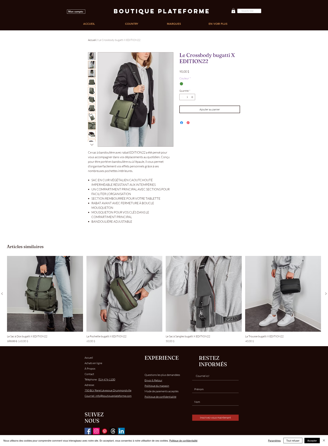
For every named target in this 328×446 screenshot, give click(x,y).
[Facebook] (88, 431)
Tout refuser (292, 440)
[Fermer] (324, 440)
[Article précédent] (2, 294)
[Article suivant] (326, 294)
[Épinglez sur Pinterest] (188, 123)
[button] (233, 10)
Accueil (92, 40)
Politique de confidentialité (183, 440)
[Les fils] (113, 431)
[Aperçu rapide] (45, 294)
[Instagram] (96, 431)
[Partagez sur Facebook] (182, 123)
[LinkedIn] (121, 431)
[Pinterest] (104, 431)
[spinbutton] (187, 97)
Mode (162, 391)
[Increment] (192, 97)
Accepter (312, 440)
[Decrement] (182, 97)
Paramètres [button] (274, 440)
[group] (164, 299)
